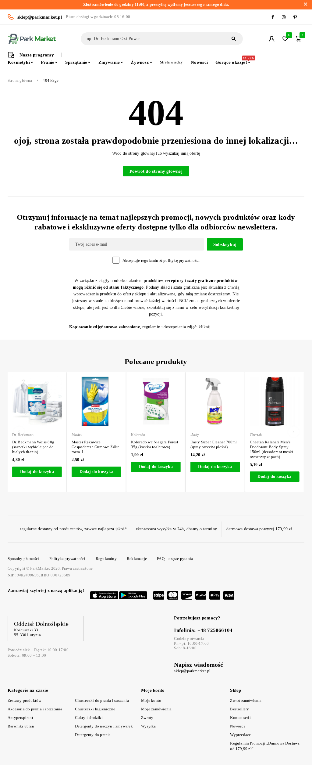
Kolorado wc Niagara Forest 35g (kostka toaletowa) (154, 444)
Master (77, 434)
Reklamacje (137, 558)
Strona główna (20, 80)
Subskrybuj (224, 244)
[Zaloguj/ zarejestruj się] (271, 38)
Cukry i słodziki (89, 717)
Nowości (237, 726)
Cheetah (256, 435)
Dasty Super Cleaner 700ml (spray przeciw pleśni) (213, 444)
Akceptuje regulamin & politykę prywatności (161, 260)
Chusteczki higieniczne (95, 709)
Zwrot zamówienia (245, 700)
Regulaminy (106, 558)
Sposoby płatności (23, 558)
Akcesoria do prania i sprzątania (35, 709)
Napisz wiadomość (198, 664)
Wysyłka (148, 726)
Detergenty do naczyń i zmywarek (104, 726)
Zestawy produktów (24, 700)
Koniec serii (240, 717)
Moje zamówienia (156, 709)
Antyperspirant (20, 717)
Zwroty (147, 717)
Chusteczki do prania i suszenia (102, 700)
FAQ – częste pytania (175, 558)
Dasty (194, 434)
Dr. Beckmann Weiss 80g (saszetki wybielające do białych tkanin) (33, 447)
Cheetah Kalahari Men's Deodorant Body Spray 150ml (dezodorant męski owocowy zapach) (271, 449)
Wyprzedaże (240, 734)
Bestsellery (239, 709)
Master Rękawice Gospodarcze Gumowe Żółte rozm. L (96, 447)
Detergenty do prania (93, 734)
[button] (37, 472)
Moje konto (151, 700)
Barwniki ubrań (21, 726)
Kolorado (138, 435)
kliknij (204, 327)
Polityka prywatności (67, 558)
